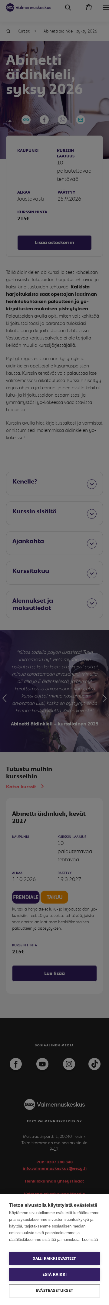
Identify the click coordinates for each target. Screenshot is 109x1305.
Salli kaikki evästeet (54, 1259)
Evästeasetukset (54, 1291)
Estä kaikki (54, 1274)
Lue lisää (90, 1239)
